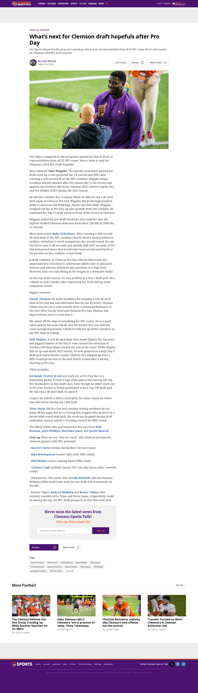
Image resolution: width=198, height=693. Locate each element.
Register (167, 3)
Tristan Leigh (40, 467)
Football (52, 3)
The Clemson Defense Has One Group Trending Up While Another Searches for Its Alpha (30, 624)
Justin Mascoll (99, 431)
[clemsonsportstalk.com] (23, 3)
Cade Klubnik (80, 478)
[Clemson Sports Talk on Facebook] (177, 664)
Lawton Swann (112, 629)
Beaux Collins (89, 492)
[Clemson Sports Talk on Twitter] (171, 664)
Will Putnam (52, 562)
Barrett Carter (41, 448)
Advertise (56, 664)
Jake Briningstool (43, 454)
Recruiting (63, 3)
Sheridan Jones (71, 431)
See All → (181, 585)
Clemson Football (39, 29)
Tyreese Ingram (22, 632)
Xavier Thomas (39, 299)
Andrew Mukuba (61, 492)
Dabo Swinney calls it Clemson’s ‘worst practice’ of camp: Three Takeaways (76, 622)
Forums (41, 3)
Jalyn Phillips (51, 431)
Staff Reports (66, 629)
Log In (159, 3)
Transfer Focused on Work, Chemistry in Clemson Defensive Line (165, 622)
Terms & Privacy (85, 664)
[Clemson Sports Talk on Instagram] (183, 664)
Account (46, 664)
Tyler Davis (37, 408)
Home (38, 664)
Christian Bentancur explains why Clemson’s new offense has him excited (121, 622)
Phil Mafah (38, 461)
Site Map (97, 664)
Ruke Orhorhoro (63, 233)
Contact (72, 664)
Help (65, 664)
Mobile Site (108, 664)
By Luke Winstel (47, 61)
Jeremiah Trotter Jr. (43, 376)
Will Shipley (37, 339)
